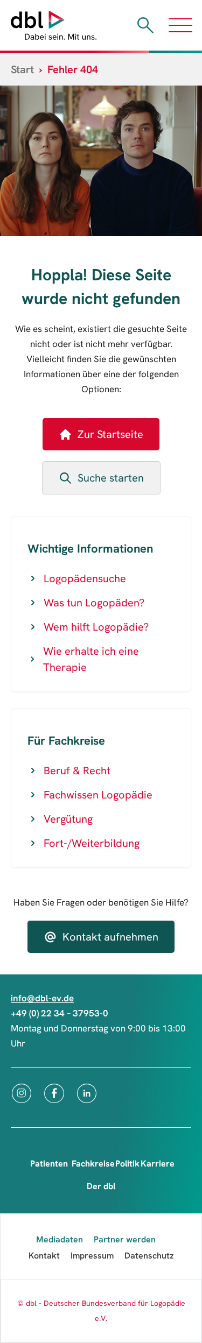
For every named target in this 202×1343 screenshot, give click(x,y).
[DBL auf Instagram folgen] (21, 1093)
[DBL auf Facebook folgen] (54, 1093)
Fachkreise (93, 1163)
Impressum (92, 1255)
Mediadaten (59, 1239)
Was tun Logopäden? (94, 603)
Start (22, 69)
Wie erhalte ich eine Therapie (91, 659)
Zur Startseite (110, 434)
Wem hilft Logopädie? (96, 627)
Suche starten (111, 478)
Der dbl (101, 1186)
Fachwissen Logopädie (98, 795)
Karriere (158, 1163)
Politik (127, 1163)
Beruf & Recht (77, 770)
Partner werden (125, 1239)
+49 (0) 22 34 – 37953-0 (59, 1013)
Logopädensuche (85, 578)
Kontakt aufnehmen (110, 937)
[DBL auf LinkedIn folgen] (86, 1093)
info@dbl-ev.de (42, 998)
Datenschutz (149, 1255)
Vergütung (68, 819)
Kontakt (44, 1255)
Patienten (49, 1163)
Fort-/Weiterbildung (92, 843)
